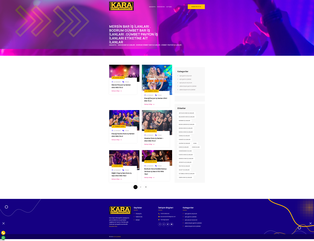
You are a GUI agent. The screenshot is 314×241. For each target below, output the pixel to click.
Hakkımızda (139, 217)
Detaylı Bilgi (116, 91)
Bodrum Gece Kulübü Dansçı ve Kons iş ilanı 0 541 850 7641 (155, 171)
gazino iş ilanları (184, 143)
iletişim (138, 220)
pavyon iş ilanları (184, 166)
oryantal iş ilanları (185, 162)
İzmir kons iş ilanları (185, 177)
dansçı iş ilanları (184, 135)
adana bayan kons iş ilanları (187, 90)
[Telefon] (3, 233)
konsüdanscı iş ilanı (185, 151)
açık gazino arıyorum (185, 76)
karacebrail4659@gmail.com (168, 216)
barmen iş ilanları (184, 120)
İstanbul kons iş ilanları (186, 173)
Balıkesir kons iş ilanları (187, 117)
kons (195, 143)
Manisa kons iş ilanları (186, 158)
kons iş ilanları (184, 147)
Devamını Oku (113, 226)
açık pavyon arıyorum (185, 83)
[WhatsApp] (3, 238)
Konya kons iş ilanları (186, 154)
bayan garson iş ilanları (186, 124)
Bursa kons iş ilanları (186, 132)
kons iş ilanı (196, 147)
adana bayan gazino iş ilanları (187, 86)
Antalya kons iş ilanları (186, 113)
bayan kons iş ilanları (186, 128)
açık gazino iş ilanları (185, 79)
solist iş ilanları (184, 170)
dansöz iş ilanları (184, 139)
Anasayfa (112, 45)
